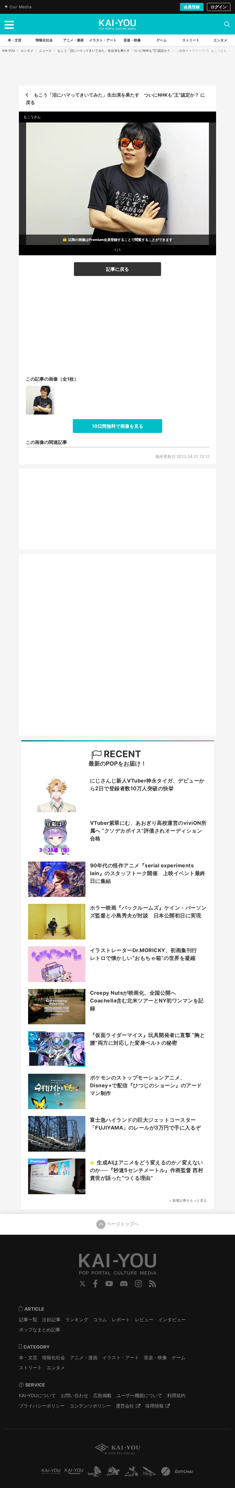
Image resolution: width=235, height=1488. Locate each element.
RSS (152, 1284)
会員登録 (192, 6)
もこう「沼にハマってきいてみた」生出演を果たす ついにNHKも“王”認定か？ (113, 51)
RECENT (121, 754)
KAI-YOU (8, 51)
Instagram (138, 1284)
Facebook (95, 1284)
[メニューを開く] (9, 24)
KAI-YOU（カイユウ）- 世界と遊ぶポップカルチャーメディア (117, 24)
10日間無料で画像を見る (117, 426)
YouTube (109, 1284)
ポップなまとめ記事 (39, 1329)
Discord (124, 1284)
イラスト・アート (120, 1357)
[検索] (227, 24)
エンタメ (27, 51)
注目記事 (51, 1319)
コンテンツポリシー (90, 1406)
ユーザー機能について (139, 1395)
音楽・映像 (155, 1357)
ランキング (76, 1319)
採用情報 (154, 1406)
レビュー (144, 1319)
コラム (100, 1319)
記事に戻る (117, 269)
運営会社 (125, 1406)
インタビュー (172, 1319)
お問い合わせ (74, 1395)
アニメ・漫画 (83, 1357)
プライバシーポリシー (42, 1406)
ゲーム (178, 1357)
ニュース (45, 51)
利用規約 (176, 1395)
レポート (121, 1319)
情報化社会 (53, 1357)
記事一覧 (28, 1319)
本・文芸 (28, 1357)
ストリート (30, 1367)
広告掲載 (102, 1395)
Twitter (82, 1284)
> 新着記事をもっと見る (188, 1200)
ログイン (219, 6)
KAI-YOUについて (37, 1395)
